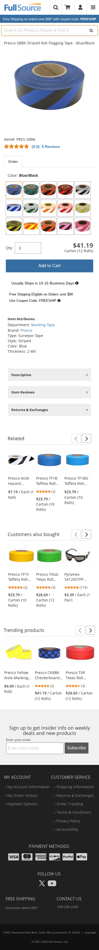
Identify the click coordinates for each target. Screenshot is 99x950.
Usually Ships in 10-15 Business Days (43, 283)
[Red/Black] (65, 190)
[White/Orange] (48, 208)
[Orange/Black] (48, 190)
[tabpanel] (49, 239)
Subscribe (76, 748)
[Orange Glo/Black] (48, 226)
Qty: (9, 247)
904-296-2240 (68, 907)
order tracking (69, 803)
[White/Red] (65, 208)
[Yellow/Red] (31, 226)
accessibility (67, 829)
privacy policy (68, 820)
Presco (26, 330)
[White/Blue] (14, 208)
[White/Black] (82, 190)
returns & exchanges (75, 795)
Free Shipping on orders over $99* (49, 19)
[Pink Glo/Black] (65, 226)
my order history (22, 795)
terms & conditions (73, 812)
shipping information (75, 786)
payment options (22, 803)
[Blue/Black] (14, 190)
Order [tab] (13, 161)
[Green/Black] (31, 190)
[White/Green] (31, 208)
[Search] (91, 30)
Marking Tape (43, 324)
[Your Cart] (69, 7)
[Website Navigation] (93, 7)
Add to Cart (49, 265)
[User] (81, 7)
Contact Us (69, 899)
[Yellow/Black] (14, 226)
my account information (28, 786)
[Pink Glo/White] (82, 226)
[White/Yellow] (82, 208)
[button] (76, 438)
